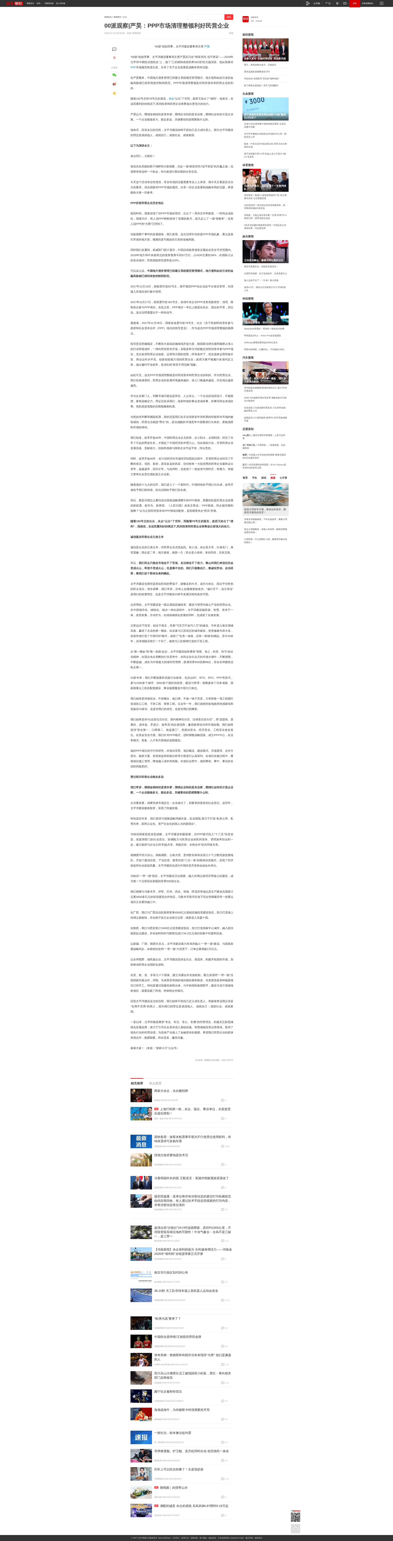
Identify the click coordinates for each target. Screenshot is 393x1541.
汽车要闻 (248, 357)
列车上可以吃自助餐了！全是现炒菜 (178, 1469)
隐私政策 (212, 1538)
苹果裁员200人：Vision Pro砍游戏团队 (262, 335)
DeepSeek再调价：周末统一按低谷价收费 (264, 328)
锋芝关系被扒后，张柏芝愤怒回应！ (261, 266)
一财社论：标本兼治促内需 (172, 1433)
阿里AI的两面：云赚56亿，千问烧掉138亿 (264, 349)
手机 (254, 477)
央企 (171, 98)
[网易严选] (328, 3)
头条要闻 (248, 93)
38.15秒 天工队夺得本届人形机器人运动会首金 (186, 1290)
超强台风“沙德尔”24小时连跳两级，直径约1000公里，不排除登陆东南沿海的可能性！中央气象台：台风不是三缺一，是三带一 (192, 1232)
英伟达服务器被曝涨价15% (257, 71)
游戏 (263, 477)
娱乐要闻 (248, 236)
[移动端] (308, 3)
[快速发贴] (114, 49)
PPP (133, 67)
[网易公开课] (317, 3)
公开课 (283, 477)
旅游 (272, 477)
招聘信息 (194, 1538)
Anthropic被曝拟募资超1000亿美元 (261, 342)
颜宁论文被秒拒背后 (168, 1391)
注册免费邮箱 (367, 3)
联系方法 (185, 1538)
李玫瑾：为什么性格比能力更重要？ (261, 484)
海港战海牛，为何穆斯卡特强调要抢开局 (182, 1409)
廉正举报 (249, 1538)
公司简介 (176, 1538)
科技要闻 (248, 298)
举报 (231, 33)
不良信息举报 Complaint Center (231, 1538)
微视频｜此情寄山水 (174, 1487)
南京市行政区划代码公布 (171, 1272)
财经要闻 (248, 34)
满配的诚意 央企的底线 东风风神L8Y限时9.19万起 (194, 1506)
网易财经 (117, 17)
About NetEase (164, 1538)
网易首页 (30, 3)
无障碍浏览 (49, 3)
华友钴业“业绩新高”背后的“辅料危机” (261, 78)
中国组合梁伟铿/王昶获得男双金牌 (177, 1336)
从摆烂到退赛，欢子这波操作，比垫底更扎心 (265, 273)
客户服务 (203, 1538)
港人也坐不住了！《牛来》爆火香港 (261, 280)
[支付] (338, 3)
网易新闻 (254, 17)
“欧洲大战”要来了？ (167, 1318)
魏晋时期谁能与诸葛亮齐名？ (258, 505)
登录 (355, 3)
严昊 (207, 46)
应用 (38, 3)
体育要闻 (248, 165)
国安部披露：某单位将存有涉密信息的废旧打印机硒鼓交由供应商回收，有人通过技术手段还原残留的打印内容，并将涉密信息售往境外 (192, 1201)
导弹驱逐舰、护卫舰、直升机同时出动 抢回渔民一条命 (191, 1451)
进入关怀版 (60, 3)
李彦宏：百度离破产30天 (256, 512)
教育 (245, 477)
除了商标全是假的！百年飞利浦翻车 (261, 85)
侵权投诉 (258, 1538)
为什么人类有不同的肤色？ (257, 498)
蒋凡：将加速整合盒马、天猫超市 (260, 65)
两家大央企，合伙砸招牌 (171, 1090)
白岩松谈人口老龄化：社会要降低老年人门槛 (265, 491)
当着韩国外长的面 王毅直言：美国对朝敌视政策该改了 (191, 1178)
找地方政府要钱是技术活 (171, 1155)
